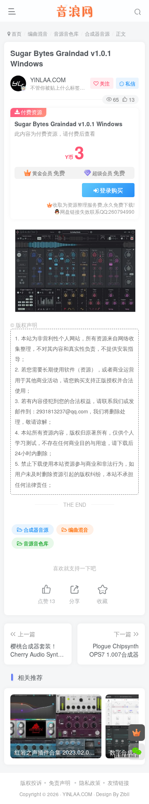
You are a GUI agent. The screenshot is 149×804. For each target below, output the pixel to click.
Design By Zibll (113, 794)
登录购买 (111, 190)
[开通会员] (136, 732)
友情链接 (118, 783)
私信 (130, 83)
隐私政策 (90, 783)
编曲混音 (38, 33)
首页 (16, 33)
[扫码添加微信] (136, 751)
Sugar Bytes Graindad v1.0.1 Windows (60, 58)
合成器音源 (97, 33)
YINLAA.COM (48, 80)
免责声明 (59, 783)
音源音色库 (66, 33)
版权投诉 (31, 783)
